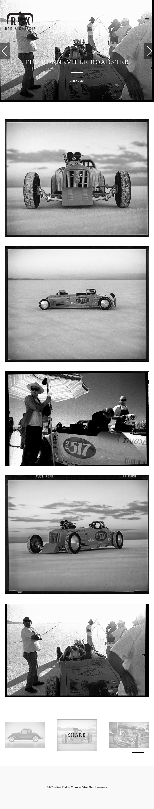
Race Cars (77, 80)
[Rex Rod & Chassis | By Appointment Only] (20, 20)
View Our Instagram (94, 787)
